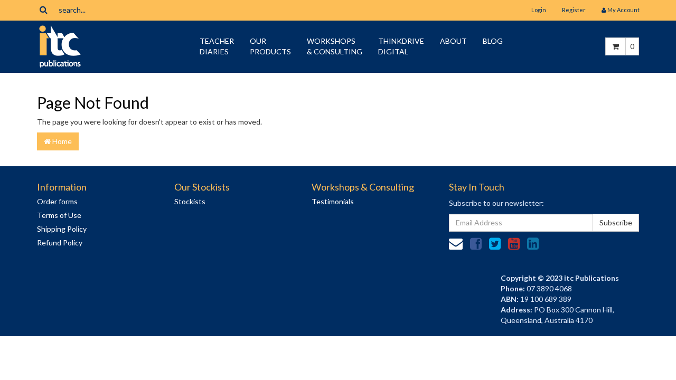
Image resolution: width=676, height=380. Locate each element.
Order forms (57, 202)
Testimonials (333, 202)
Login (538, 9)
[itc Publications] (60, 45)
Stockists (189, 202)
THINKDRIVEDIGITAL (401, 46)
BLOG (493, 40)
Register (574, 9)
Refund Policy (59, 243)
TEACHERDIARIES (217, 46)
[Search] (43, 9)
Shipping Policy (62, 229)
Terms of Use (59, 216)
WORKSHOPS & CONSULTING (334, 46)
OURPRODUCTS (270, 46)
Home (61, 141)
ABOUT (453, 40)
